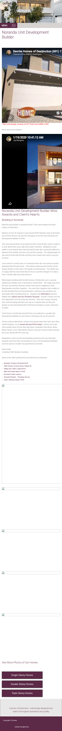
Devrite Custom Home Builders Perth (14, 7)
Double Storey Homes (22, 684)
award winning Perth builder (31, 324)
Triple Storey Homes (22, 693)
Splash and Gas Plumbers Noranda (26, 297)
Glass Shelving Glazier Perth (14, 380)
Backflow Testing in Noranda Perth (16, 363)
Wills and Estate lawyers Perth (14, 371)
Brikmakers (45, 294)
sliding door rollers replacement (15, 369)
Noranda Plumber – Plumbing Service (17, 377)
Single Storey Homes (22, 675)
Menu (8, 25)
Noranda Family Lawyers (12, 374)
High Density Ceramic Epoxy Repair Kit (17, 366)
